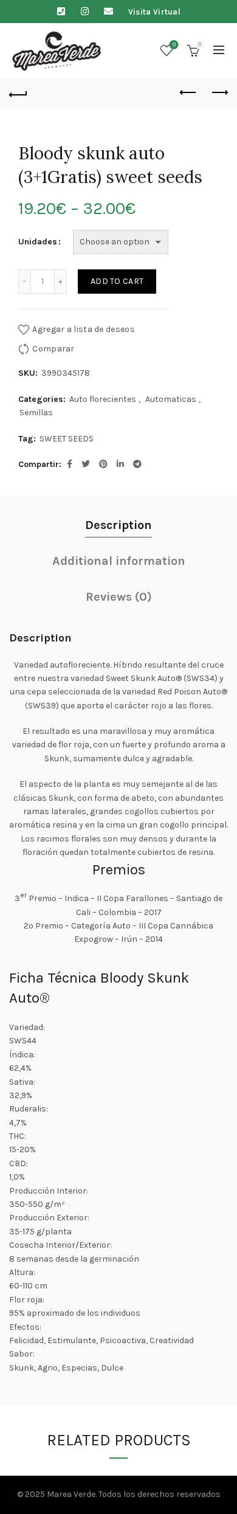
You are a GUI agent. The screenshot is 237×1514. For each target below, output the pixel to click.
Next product (219, 93)
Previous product (188, 93)
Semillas (36, 412)
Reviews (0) (119, 597)
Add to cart (117, 281)
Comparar (53, 349)
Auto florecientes (102, 399)
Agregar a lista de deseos (83, 329)
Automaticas (170, 399)
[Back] (18, 93)
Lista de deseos (174, 44)
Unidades (37, 242)
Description (118, 525)
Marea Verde (71, 1494)
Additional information (118, 561)
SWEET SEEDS (67, 439)
